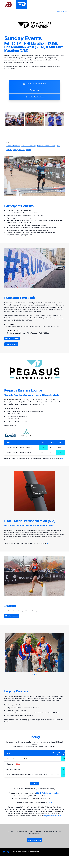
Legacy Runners (19, 150)
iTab (58, 146)
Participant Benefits (13, 146)
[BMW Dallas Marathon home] (21, 4)
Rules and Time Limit (28, 146)
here (50, 803)
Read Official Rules (12, 338)
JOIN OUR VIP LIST (34, 840)
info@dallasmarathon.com (52, 816)
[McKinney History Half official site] (8, 4)
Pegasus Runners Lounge (46, 146)
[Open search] (62, 4)
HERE (62, 458)
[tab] (32, 674)
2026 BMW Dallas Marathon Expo (48, 793)
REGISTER (34, 784)
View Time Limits (11, 344)
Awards (9, 150)
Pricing (28, 150)
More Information (11, 616)
